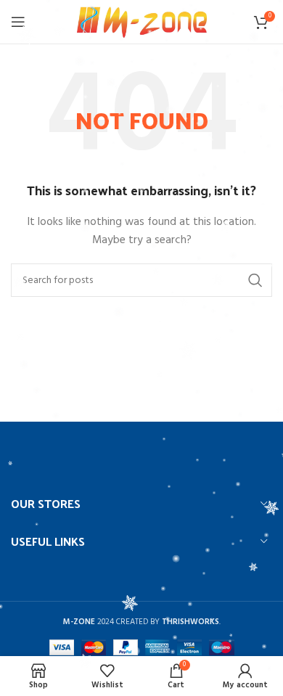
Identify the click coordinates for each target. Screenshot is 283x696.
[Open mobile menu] (18, 21)
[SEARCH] (255, 280)
